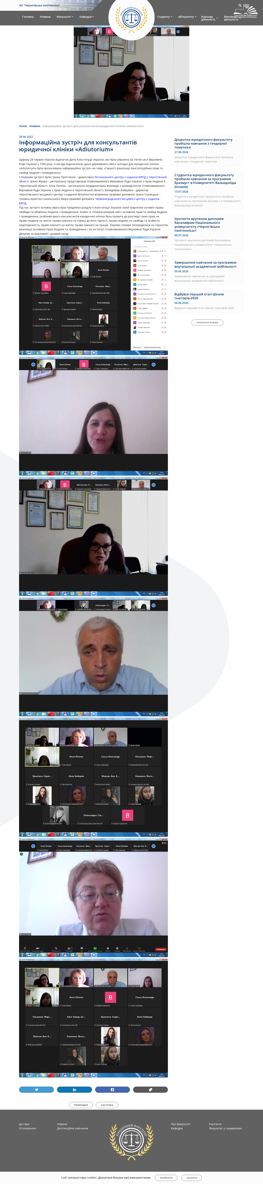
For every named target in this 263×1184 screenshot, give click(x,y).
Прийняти (166, 1177)
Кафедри (86, 16)
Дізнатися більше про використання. (124, 1177)
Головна (28, 16)
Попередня (81, 1105)
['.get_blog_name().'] (246, 11)
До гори (24, 1124)
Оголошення (27, 1128)
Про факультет (180, 1124)
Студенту (163, 16)
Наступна (107, 1105)
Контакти (215, 1124)
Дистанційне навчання (72, 1128)
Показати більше (208, 322)
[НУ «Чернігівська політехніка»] (131, 18)
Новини (45, 16)
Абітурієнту (186, 16)
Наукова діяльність (208, 18)
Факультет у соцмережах (225, 1128)
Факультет (64, 16)
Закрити (192, 1177)
